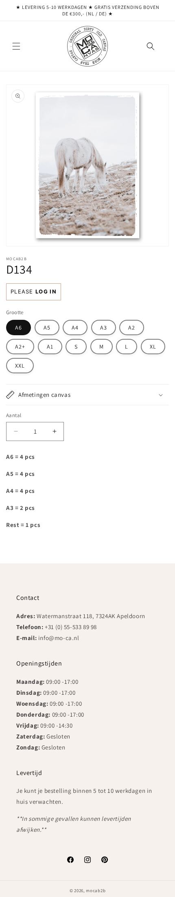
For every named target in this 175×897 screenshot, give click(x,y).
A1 (50, 346)
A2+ (20, 346)
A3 (103, 327)
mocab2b (95, 890)
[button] (16, 46)
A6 (18, 327)
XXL (20, 365)
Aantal (13, 415)
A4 (75, 327)
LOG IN (46, 291)
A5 (47, 327)
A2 (131, 327)
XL (153, 346)
